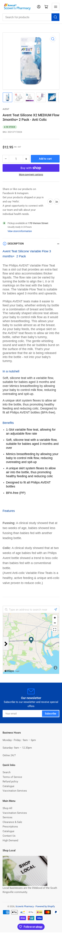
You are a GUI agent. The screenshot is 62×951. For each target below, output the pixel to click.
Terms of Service (12, 777)
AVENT (6, 109)
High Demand (10, 840)
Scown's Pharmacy (25, 906)
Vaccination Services (15, 790)
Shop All (7, 808)
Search (7, 772)
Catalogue (8, 786)
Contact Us (9, 835)
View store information (20, 231)
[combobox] (31, 17)
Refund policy (10, 781)
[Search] (55, 17)
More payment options (31, 174)
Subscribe (50, 713)
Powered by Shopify (45, 906)
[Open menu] (55, 7)
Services (7, 817)
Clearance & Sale (12, 822)
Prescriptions (10, 826)
